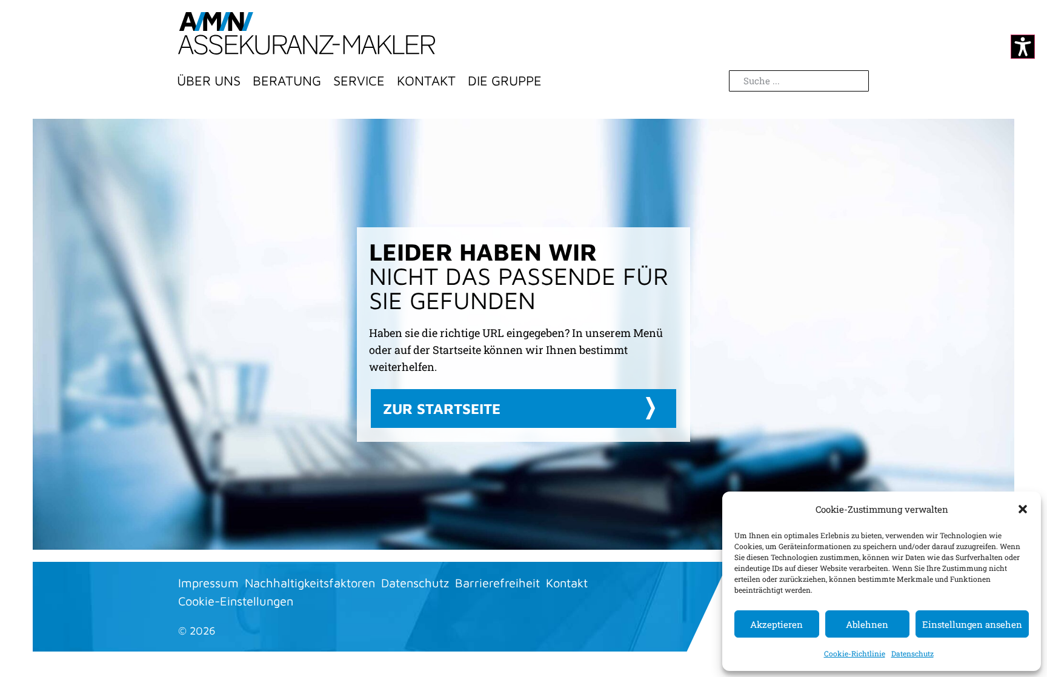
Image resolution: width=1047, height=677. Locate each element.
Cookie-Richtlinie (854, 653)
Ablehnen (867, 624)
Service (359, 80)
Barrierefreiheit (497, 583)
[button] (1023, 509)
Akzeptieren (776, 624)
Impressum (208, 583)
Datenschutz (912, 653)
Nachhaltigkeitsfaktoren (310, 583)
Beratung (287, 80)
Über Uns (209, 80)
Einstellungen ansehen (972, 624)
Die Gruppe (505, 80)
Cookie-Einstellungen (235, 601)
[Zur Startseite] (306, 33)
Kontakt (426, 80)
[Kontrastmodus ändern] (1023, 47)
